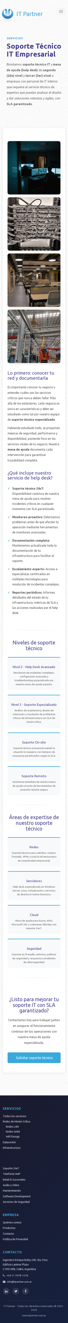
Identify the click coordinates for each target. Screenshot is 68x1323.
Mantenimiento (12, 1190)
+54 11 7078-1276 (17, 1275)
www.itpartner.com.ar (34, 1315)
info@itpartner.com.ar (19, 1281)
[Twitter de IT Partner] (15, 1291)
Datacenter (9, 1142)
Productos (9, 1227)
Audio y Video (11, 1185)
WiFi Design (13, 1136)
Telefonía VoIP (11, 1173)
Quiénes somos (12, 1222)
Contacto (8, 1233)
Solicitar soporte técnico (34, 1058)
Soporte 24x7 (11, 1168)
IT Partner (29, 13)
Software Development (17, 1196)
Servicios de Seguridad (16, 1201)
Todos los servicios (14, 1116)
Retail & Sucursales (14, 1179)
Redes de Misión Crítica (16, 1121)
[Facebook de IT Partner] (25, 1291)
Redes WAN (13, 1131)
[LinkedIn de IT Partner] (6, 1291)
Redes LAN (12, 1126)
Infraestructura (11, 1147)
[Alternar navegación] (61, 11)
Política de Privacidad (15, 1239)
